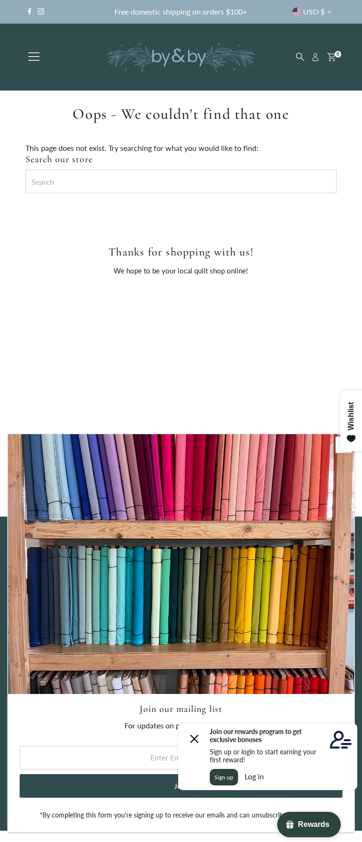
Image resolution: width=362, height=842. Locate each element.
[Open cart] (332, 57)
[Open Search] (300, 57)
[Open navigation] (33, 57)
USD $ (314, 11)
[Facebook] (29, 11)
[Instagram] (41, 11)
